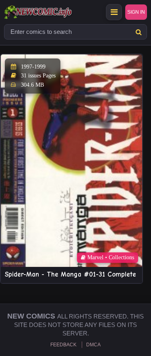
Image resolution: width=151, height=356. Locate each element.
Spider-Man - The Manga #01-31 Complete (70, 274)
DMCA (93, 345)
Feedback (63, 345)
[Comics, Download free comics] (52, 12)
